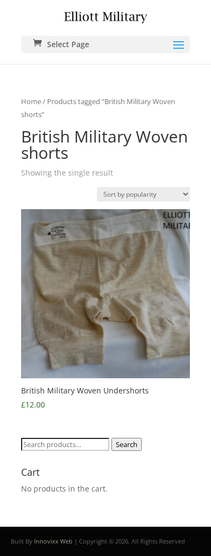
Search (126, 444)
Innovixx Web (53, 541)
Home (31, 101)
